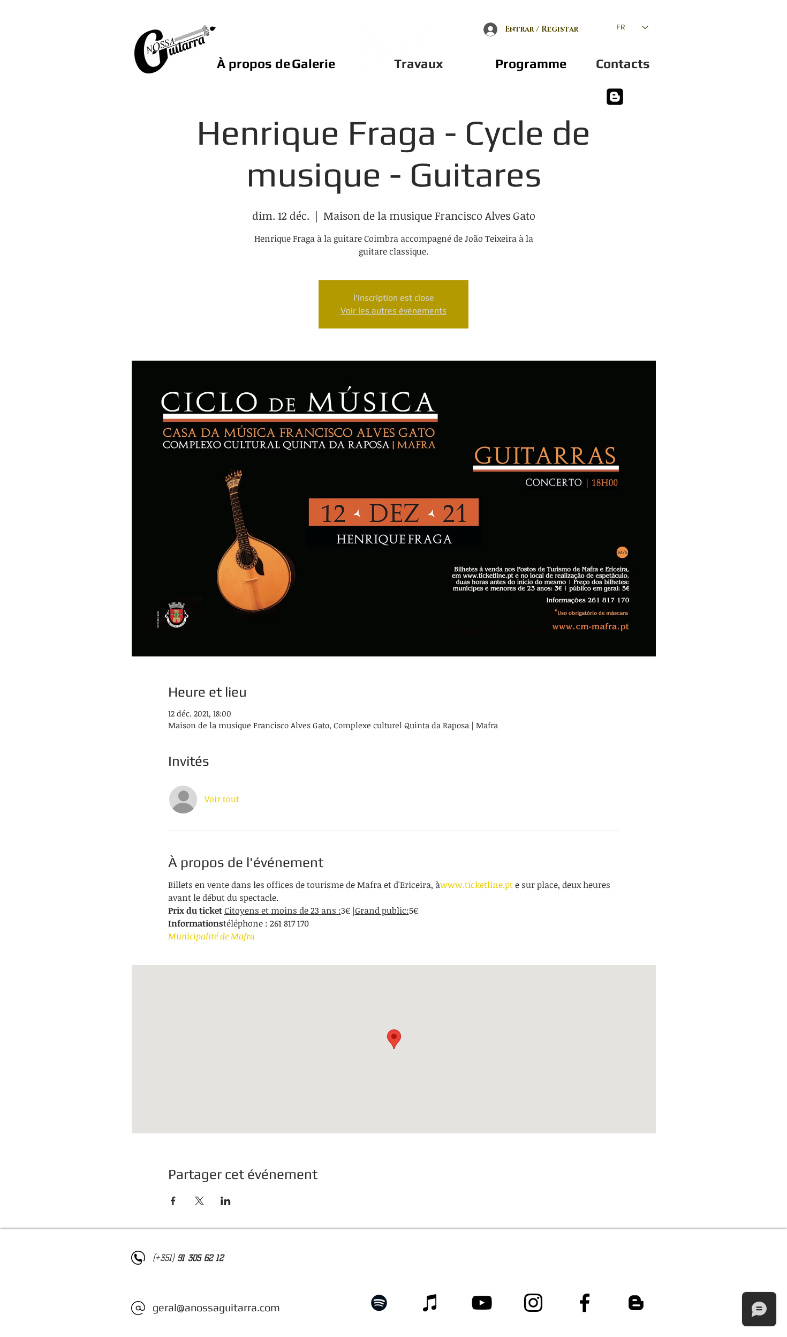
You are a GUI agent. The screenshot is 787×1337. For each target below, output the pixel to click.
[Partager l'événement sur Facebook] (173, 1201)
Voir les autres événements (393, 310)
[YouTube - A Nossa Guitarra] (482, 1302)
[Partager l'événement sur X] (199, 1201)
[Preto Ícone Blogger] (636, 1302)
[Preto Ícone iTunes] (430, 1302)
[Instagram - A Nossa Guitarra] (533, 1302)
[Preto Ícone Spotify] (379, 1302)
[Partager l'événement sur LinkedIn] (226, 1201)
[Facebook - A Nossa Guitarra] (584, 1302)
